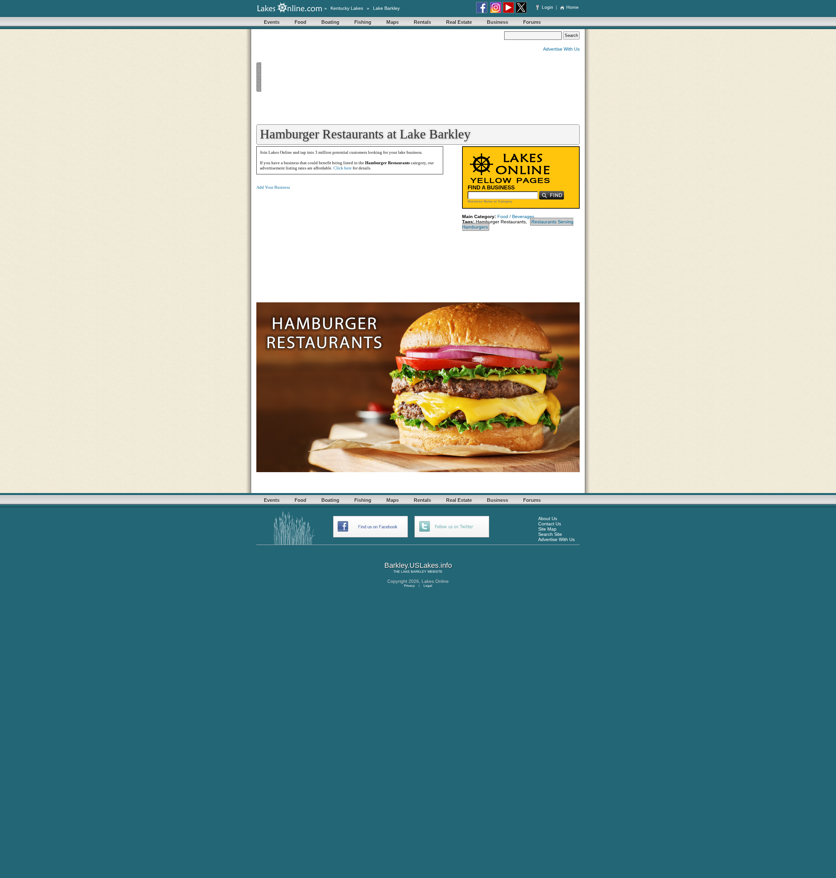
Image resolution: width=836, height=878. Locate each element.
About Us (547, 518)
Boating (330, 22)
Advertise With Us (561, 49)
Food (300, 22)
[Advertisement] (380, 77)
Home (572, 7)
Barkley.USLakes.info (418, 565)
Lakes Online (435, 581)
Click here (342, 168)
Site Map (547, 529)
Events (272, 22)
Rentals (422, 22)
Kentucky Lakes (346, 8)
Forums (532, 22)
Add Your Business (273, 187)
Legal (428, 585)
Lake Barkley (386, 8)
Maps (392, 22)
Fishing (362, 22)
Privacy (409, 585)
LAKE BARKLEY (413, 571)
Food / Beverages (515, 216)
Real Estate (459, 22)
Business (497, 22)
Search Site (550, 534)
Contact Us (549, 523)
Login (547, 7)
